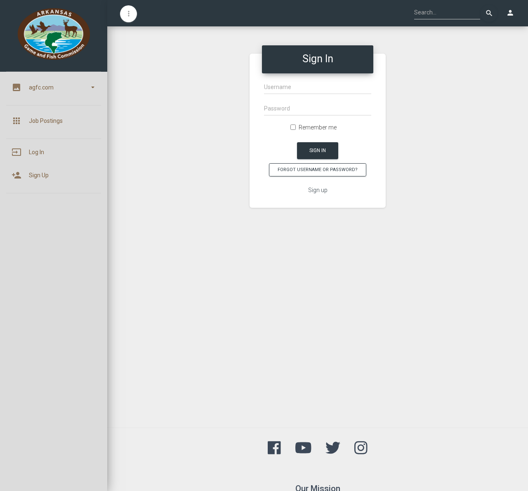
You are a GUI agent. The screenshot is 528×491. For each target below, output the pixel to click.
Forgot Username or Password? (318, 169)
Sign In (317, 150)
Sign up (318, 190)
